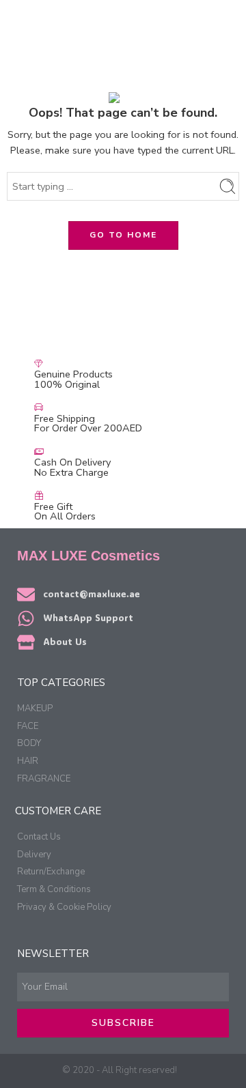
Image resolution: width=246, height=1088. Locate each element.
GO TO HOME (123, 234)
